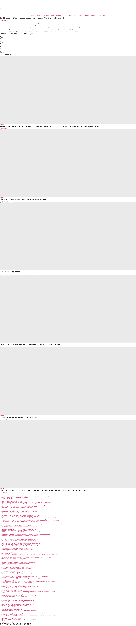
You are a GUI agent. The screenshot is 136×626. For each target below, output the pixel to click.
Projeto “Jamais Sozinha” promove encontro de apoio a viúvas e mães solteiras (18, 622)
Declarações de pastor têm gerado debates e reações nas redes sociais (16, 580)
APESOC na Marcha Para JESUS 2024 (9, 553)
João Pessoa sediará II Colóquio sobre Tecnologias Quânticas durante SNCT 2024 (18, 530)
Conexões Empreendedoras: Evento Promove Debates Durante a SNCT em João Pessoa (20, 521)
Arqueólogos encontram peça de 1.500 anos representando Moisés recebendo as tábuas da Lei (21, 578)
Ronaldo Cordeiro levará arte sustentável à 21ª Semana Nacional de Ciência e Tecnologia (20, 527)
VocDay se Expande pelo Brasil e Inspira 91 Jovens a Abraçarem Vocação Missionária (19, 506)
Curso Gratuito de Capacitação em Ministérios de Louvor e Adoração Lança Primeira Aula (20, 539)
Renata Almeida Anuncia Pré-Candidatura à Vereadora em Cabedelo (16, 608)
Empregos (99, 15)
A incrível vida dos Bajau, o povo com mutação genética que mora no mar (17, 601)
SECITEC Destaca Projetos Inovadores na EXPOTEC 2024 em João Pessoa (17, 567)
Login (104, 15)
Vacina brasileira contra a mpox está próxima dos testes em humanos (16, 559)
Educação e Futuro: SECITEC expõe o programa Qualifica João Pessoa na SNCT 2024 (19, 529)
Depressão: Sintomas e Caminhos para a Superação (12, 550)
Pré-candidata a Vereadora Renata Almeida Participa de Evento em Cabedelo (17, 594)
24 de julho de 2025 (3, 492)
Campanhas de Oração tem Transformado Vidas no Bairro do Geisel (15, 597)
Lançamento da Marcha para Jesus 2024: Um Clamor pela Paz (14, 596)
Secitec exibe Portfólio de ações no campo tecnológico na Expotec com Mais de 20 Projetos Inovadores (23, 503)
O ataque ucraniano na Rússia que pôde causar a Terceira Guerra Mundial (17, 573)
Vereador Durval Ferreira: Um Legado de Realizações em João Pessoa (16, 587)
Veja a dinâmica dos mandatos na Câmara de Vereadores (13, 538)
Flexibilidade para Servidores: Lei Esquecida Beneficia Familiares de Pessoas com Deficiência (21, 569)
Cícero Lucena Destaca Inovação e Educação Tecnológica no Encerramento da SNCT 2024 (20, 516)
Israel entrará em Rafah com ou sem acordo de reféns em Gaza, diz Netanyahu (18, 604)
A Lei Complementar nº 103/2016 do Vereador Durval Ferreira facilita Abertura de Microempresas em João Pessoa (25, 576)
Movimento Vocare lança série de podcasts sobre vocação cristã (15, 552)
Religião (80, 15)
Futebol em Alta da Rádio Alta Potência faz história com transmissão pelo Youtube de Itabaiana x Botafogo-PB (24, 505)
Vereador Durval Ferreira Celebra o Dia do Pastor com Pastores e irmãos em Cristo (19, 595)
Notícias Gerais (46, 15)
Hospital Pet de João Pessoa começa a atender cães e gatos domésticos (17, 582)
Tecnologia (58, 15)
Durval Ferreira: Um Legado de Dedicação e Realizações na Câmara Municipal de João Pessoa (21, 545)
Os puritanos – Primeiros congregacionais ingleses (12, 618)
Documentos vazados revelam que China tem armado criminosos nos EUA (17, 585)
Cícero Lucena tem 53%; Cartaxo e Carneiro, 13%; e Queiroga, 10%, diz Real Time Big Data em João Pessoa (24, 547)
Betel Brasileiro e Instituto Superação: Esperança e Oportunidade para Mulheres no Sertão (20, 526)
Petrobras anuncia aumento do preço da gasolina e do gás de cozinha (16, 577)
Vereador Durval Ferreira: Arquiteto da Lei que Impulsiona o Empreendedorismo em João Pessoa (21, 575)
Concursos (86, 15)
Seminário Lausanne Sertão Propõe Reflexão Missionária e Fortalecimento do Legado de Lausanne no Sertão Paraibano (26, 534)
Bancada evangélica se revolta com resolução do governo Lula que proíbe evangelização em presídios (23, 599)
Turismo (75, 15)
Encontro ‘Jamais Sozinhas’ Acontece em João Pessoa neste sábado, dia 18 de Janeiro (19, 513)
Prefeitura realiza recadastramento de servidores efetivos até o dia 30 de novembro (19, 536)
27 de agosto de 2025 (3, 419)
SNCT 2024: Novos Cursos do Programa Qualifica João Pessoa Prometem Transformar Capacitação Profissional (25, 524)
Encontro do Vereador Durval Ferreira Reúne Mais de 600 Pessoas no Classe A (18, 549)
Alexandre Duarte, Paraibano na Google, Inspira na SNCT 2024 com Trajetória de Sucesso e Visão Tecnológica (24, 519)
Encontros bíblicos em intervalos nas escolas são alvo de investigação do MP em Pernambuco (21, 541)
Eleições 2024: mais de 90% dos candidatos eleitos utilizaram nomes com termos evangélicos (21, 543)
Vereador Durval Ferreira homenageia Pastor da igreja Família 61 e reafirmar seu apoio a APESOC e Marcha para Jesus (26, 602)
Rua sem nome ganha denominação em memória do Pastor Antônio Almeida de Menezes (20, 616)
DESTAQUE (2, 124)
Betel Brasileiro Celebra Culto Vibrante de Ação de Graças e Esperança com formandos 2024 (21, 515)
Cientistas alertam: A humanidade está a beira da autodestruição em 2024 (17, 548)
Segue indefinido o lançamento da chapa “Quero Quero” (13, 609)
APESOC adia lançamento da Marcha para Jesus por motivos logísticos (16, 592)
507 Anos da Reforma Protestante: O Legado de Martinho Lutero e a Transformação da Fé (21, 533)
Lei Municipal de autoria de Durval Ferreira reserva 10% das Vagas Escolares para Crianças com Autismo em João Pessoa (26, 557)
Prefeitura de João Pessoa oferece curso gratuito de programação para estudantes (19, 619)
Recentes (93, 15)
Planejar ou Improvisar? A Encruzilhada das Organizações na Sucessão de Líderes (18, 512)
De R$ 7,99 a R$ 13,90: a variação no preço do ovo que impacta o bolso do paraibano (19, 508)
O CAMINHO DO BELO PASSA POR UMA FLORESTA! (18, 417)
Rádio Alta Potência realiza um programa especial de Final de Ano (23, 199)
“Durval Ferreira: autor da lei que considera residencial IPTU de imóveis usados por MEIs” (20, 586)
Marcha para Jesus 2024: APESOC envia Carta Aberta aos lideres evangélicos (18, 600)
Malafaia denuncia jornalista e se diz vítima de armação (13, 614)
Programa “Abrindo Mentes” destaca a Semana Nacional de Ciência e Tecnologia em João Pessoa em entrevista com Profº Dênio (28, 522)
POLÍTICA (4, 620)
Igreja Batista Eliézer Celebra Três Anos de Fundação (12, 606)
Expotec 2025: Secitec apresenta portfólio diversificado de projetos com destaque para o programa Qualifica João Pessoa (43, 490)
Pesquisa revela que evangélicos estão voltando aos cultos (14, 571)
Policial (70, 15)
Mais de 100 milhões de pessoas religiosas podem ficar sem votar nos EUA (17, 544)
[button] (68, 36)
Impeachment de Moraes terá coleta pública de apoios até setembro (16, 563)
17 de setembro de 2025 (4, 274)
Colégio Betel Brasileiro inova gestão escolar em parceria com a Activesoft (17, 525)
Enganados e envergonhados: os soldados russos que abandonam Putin (16, 568)
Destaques (38, 15)
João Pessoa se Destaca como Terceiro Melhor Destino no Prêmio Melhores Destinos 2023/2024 (21, 535)
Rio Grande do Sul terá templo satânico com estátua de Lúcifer (15, 564)
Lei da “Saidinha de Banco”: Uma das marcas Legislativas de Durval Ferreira (17, 588)
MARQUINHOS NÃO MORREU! (10, 272)
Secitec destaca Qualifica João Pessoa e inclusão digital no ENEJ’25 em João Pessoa (30, 345)
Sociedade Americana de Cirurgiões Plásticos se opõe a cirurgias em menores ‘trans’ (19, 562)
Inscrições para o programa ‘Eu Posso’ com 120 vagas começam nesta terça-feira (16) (19, 610)
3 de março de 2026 (3, 128)
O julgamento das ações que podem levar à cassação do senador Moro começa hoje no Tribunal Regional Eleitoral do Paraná (27, 613)
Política (52, 15)
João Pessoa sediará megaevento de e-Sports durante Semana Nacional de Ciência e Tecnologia (21, 531)
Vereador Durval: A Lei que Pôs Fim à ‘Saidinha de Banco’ (13, 590)
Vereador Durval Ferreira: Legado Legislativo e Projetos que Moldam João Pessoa (18, 510)
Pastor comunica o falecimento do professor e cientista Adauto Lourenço (17, 605)
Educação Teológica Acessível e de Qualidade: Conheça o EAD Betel (16, 611)
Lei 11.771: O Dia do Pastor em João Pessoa (11, 572)
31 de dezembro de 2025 (4, 201)
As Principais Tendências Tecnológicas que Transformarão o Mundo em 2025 (17, 507)
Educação (65, 15)
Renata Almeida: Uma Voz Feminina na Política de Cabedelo (14, 558)
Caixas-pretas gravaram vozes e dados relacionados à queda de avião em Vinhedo (19, 566)
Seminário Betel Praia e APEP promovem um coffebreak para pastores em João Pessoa (19, 511)
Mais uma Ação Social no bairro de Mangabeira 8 (12, 555)
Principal (32, 15)
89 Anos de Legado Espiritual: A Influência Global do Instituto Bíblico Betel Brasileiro (19, 540)
